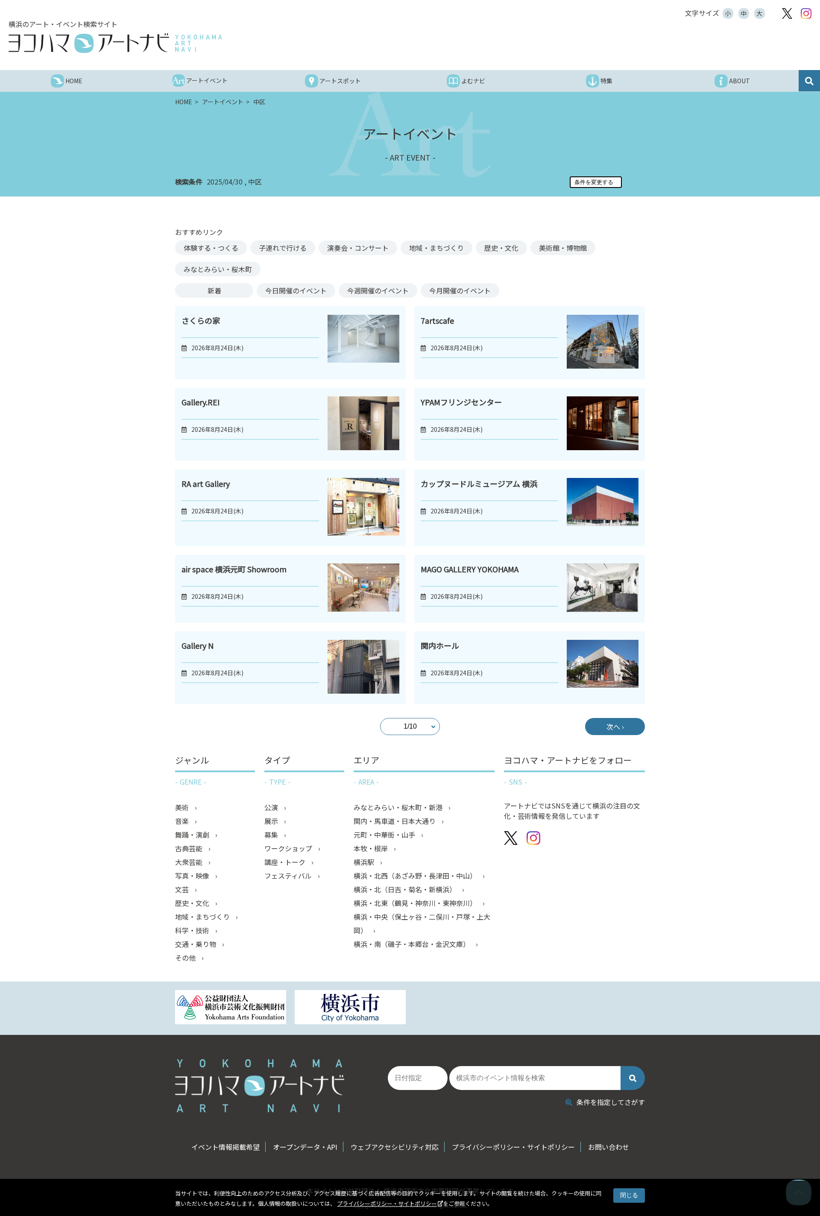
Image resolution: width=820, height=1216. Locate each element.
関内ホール (440, 645)
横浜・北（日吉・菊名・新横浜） (406, 889)
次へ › (615, 726)
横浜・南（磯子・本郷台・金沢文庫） (413, 944)
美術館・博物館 (563, 248)
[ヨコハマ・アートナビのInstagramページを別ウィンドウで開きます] (806, 13)
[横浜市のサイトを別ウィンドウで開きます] (350, 1008)
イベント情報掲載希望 (225, 1147)
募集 (272, 834)
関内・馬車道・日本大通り (395, 821)
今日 (296, 290)
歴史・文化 (501, 248)
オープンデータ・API (305, 1147)
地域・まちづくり (436, 248)
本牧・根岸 (372, 848)
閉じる (629, 1195)
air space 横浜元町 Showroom (234, 568)
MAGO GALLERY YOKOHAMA (469, 568)
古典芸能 (189, 848)
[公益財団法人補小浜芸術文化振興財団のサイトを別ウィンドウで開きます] (230, 1008)
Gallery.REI (201, 401)
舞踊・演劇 (193, 834)
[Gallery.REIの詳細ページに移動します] (363, 424)
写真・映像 (193, 875)
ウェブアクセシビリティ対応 (395, 1147)
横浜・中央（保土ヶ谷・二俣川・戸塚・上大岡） (422, 923)
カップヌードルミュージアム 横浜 (479, 483)
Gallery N (198, 645)
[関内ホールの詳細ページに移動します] (602, 668)
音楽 (182, 821)
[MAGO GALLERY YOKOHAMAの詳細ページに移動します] (602, 588)
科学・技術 (193, 930)
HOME (184, 101)
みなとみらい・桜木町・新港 (399, 807)
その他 (186, 957)
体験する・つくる (211, 248)
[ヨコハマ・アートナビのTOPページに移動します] (115, 43)
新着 (214, 290)
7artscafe (437, 320)
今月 (460, 290)
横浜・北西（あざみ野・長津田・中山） (416, 875)
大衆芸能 (189, 862)
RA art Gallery (206, 483)
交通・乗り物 (196, 944)
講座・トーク (285, 862)
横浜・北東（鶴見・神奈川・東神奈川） (416, 903)
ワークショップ (289, 848)
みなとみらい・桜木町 (218, 269)
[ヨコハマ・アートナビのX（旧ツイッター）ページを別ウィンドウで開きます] (787, 13)
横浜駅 (365, 862)
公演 (272, 807)
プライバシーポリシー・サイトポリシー (387, 1203)
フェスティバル (288, 875)
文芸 (182, 889)
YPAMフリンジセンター (461, 401)
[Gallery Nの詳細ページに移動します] (363, 668)
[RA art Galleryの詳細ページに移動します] (363, 508)
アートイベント (223, 101)
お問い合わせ (608, 1147)
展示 (272, 821)
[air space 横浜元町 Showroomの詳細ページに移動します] (363, 588)
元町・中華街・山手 (385, 834)
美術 (182, 807)
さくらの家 (201, 320)
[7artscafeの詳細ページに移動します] (602, 343)
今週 (378, 290)
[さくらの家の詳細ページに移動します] (363, 343)
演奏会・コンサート (358, 248)
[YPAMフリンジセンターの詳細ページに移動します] (602, 424)
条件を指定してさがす (611, 1102)
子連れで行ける (283, 248)
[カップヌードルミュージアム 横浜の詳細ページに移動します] (602, 508)
